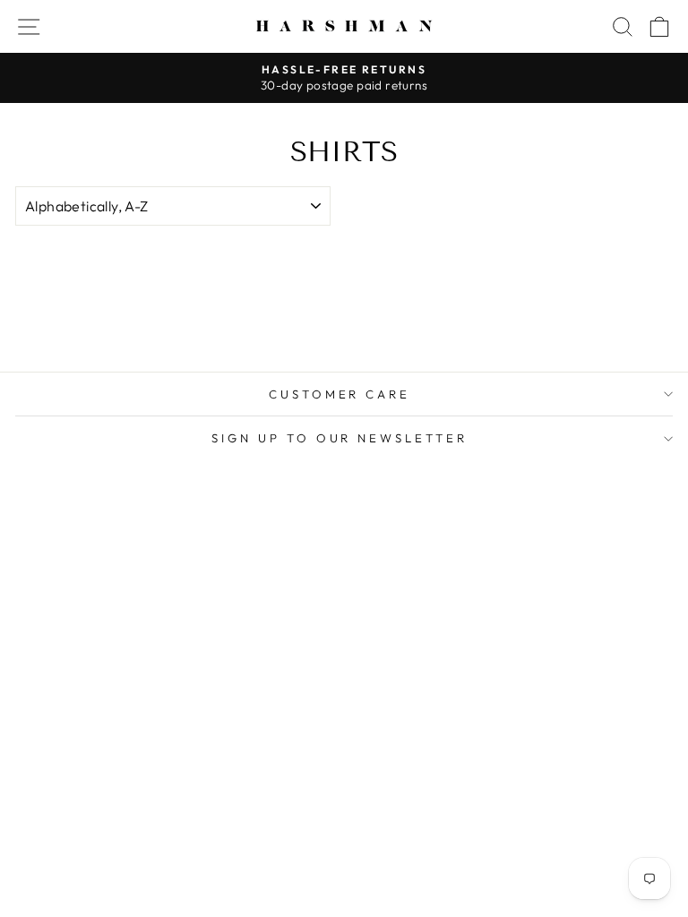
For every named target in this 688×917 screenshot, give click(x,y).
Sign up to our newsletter (339, 438)
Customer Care (340, 394)
